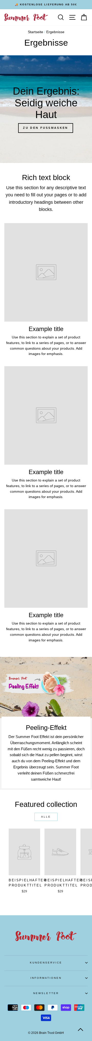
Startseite (35, 32)
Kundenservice (46, 962)
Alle (46, 816)
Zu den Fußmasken (45, 127)
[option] (46, 5)
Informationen (46, 977)
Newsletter (46, 993)
